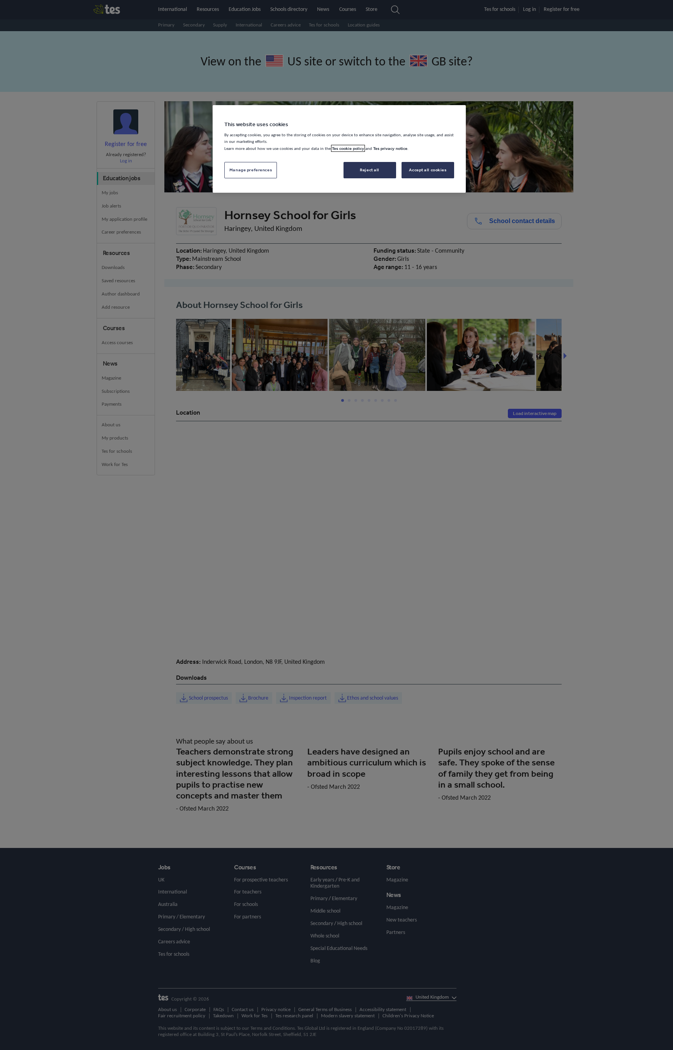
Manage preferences (250, 169)
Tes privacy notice (390, 148)
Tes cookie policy (348, 148)
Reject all (369, 169)
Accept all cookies (427, 169)
